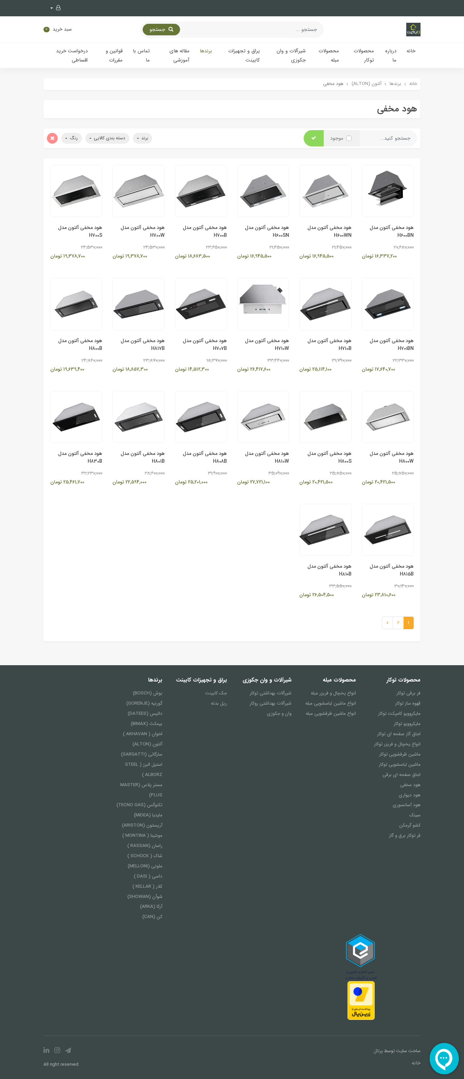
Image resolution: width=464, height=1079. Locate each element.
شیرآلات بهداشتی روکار (270, 703)
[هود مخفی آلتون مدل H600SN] (263, 191)
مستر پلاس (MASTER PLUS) (141, 790)
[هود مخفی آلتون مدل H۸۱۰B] (325, 530)
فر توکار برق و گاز (405, 835)
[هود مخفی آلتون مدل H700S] (76, 191)
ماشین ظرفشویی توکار (400, 754)
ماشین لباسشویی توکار (400, 764)
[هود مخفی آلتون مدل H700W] (138, 191)
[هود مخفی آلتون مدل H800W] (387, 417)
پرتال (378, 1051)
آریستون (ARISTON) (142, 825)
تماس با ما (141, 55)
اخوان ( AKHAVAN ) (142, 734)
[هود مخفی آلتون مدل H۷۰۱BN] (387, 304)
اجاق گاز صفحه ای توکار (399, 734)
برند (144, 138)
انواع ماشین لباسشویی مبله (330, 703)
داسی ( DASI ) (148, 876)
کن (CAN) (152, 916)
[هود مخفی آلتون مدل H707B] (201, 304)
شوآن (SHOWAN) (144, 896)
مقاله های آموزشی (179, 55)
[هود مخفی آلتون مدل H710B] (325, 304)
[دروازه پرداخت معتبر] (361, 1000)
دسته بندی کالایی (108, 138)
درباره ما (390, 55)
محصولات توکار (364, 55)
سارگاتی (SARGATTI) (141, 754)
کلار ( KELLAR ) (147, 886)
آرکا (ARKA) (151, 906)
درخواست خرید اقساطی (72, 55)
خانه (411, 51)
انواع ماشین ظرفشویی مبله (331, 713)
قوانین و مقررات (114, 55)
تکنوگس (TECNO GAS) (139, 805)
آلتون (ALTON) (147, 744)
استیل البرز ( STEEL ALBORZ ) (143, 769)
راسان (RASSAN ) (144, 845)
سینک (415, 815)
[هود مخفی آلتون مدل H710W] (263, 304)
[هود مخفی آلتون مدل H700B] (201, 191)
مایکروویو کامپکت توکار (399, 713)
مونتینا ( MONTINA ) (142, 835)
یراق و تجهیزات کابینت (244, 55)
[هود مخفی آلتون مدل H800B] (76, 304)
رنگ (73, 138)
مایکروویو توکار (407, 723)
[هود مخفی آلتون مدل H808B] (201, 417)
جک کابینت (216, 693)
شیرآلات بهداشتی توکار (270, 693)
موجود (336, 138)
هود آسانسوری (407, 805)
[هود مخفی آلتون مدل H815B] (387, 530)
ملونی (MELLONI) (145, 866)
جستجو (158, 29)
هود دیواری (410, 795)
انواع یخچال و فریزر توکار (397, 744)
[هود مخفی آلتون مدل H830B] (76, 417)
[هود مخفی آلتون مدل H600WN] (325, 191)
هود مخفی (410, 785)
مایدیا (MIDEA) (148, 815)
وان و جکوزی (279, 713)
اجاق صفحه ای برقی (401, 774)
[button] (55, 8)
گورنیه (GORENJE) (144, 703)
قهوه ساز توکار (408, 703)
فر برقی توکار (408, 693)
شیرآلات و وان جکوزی (291, 55)
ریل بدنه (219, 703)
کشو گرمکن (410, 825)
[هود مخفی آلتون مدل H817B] (138, 304)
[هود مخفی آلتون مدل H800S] (325, 417)
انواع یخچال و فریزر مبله (333, 693)
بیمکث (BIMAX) (146, 723)
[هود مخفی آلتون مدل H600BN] (387, 191)
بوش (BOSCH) (147, 693)
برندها (206, 51)
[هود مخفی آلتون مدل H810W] (263, 417)
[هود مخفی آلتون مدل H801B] (138, 417)
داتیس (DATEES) (145, 713)
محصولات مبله (329, 55)
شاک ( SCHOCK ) (144, 856)
